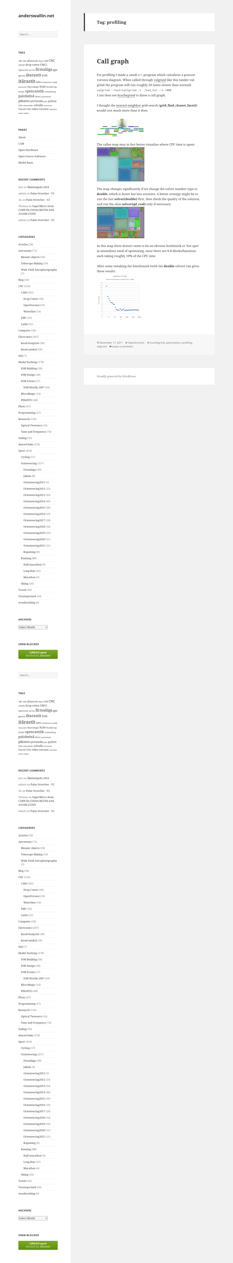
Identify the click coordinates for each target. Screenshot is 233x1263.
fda (33, 70)
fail (30, 70)
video (35, 109)
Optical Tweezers (31, 425)
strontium (48, 105)
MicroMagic (33, 86)
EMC (23, 318)
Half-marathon (32, 564)
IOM (44, 75)
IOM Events (28, 381)
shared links (25, 444)
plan (45, 101)
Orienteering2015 (34, 507)
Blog (40, 61)
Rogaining (29, 552)
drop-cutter (33, 64)
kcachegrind (126, 95)
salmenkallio (28, 105)
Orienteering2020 (34, 539)
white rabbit (23, 113)
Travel (22, 109)
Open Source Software (32, 156)
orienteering (50, 91)
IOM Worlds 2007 (33, 387)
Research (24, 419)
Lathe (24, 324)
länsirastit (22, 87)
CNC (52, 60)
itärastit (26, 81)
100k (24, 61)
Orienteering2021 (34, 545)
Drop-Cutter (30, 299)
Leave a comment (122, 346)
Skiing (24, 583)
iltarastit (33, 75)
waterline (53, 109)
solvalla (38, 105)
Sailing (22, 438)
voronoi (43, 109)
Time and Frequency (33, 431)
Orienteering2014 (34, 501)
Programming (26, 412)
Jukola (27, 476)
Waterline (29, 311)
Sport (21, 450)
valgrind (160, 80)
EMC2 (43, 64)
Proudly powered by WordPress (116, 376)
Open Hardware (28, 150)
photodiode (46, 96)
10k (20, 60)
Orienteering (29, 463)
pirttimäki (37, 101)
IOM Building (29, 368)
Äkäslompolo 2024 (38, 187)
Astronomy (25, 250)
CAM (45, 60)
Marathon (29, 577)
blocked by (38, 654)
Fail (20, 356)
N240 (42, 86)
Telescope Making (32, 263)
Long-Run (29, 571)
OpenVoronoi (31, 305)
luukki (54, 82)
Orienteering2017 (34, 520)
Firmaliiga (29, 469)
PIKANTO (26, 400)
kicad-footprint (30, 343)
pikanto (24, 101)
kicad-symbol (29, 349)
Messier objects (30, 257)
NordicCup (51, 86)
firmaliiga (44, 69)
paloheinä (26, 96)
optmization (173, 342)
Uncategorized (27, 596)
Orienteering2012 (34, 488)
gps (55, 70)
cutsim (21, 64)
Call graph (113, 61)
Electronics (25, 337)
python (52, 101)
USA (28, 109)
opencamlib (34, 91)
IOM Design (28, 374)
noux (21, 91)
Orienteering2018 (34, 526)
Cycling (25, 457)
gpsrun (21, 75)
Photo (38, 96)
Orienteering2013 (34, 495)
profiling (187, 342)
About (22, 137)
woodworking (26, 602)
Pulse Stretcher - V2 (42, 193)
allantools (32, 60)
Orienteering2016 (34, 514)
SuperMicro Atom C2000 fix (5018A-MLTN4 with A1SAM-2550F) (36, 209)
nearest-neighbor (128, 105)
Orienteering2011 (34, 482)
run (20, 105)
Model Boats (25, 162)
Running (26, 558)
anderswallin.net (36, 16)
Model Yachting (27, 362)
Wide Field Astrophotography (39, 269)
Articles (23, 244)
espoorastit (23, 70)
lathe (39, 82)
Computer (24, 330)
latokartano (47, 82)
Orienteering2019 (34, 533)
